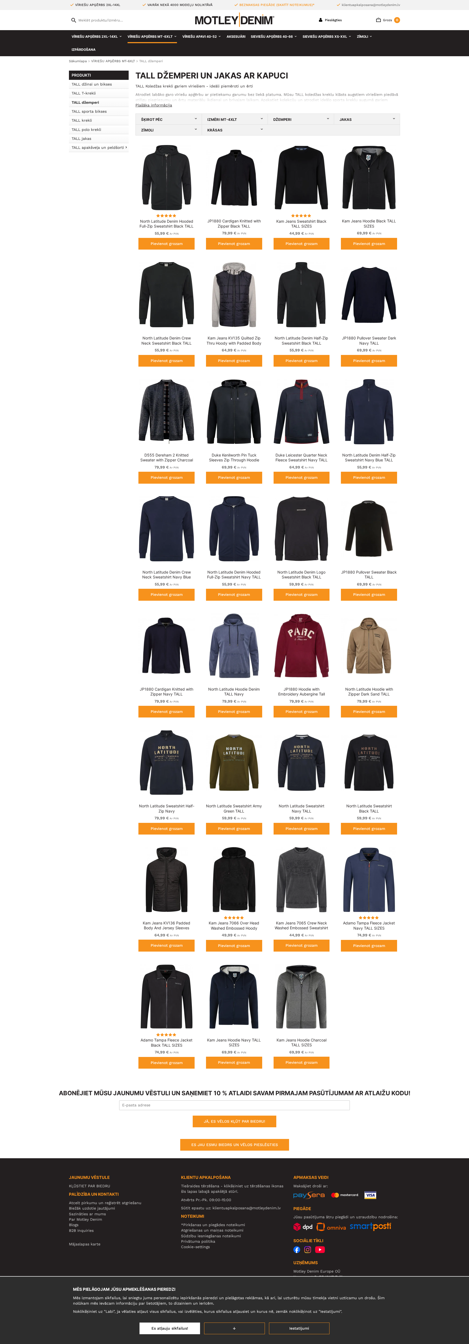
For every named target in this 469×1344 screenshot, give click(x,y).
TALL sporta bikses (89, 111)
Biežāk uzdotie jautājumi (92, 1208)
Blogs (73, 1225)
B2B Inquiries (81, 1230)
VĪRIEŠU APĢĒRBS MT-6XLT (150, 36)
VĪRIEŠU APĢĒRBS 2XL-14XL (95, 36)
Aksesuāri (236, 36)
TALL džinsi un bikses (92, 84)
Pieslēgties (333, 20)
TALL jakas (81, 138)
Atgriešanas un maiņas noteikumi (212, 1230)
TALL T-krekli (84, 93)
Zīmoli (362, 36)
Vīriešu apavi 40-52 (199, 36)
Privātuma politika (198, 1241)
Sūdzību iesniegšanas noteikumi (211, 1236)
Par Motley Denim (85, 1219)
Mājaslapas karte (84, 1244)
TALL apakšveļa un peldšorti (98, 147)
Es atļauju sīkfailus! (169, 1328)
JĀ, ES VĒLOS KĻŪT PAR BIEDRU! (234, 1121)
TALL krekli (82, 120)
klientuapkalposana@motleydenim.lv (371, 5)
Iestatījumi (299, 1328)
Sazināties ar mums (87, 1214)
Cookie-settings (195, 1247)
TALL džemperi (85, 102)
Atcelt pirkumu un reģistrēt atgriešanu (105, 1203)
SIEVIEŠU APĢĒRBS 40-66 (272, 36)
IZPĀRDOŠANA (84, 50)
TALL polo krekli (86, 129)
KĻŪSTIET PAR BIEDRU (89, 1186)
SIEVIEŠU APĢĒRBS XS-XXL (325, 36)
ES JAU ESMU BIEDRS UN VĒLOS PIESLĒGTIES (234, 1144)
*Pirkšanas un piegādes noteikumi (213, 1225)
